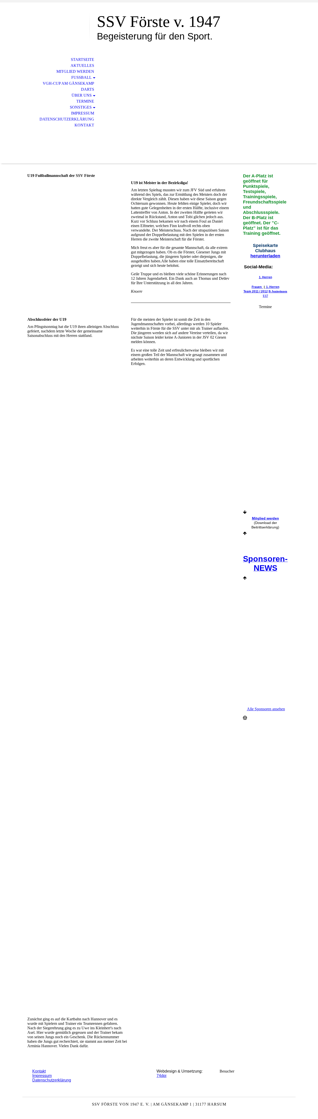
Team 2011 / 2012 (255, 291)
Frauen (257, 287)
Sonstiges (81, 107)
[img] (55, 24)
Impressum (82, 113)
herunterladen (265, 255)
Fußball (81, 77)
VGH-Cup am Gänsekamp (68, 83)
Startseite (82, 59)
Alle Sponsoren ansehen (266, 709)
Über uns (82, 95)
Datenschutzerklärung (67, 119)
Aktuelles (82, 65)
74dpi (161, 1076)
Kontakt (84, 125)
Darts (87, 89)
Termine (85, 101)
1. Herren (265, 277)
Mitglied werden (75, 71)
